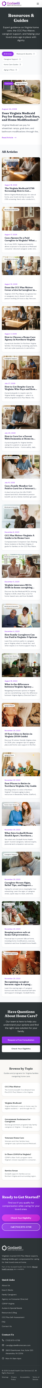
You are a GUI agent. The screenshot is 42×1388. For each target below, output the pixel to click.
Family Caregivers (9, 1294)
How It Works (7, 1290)
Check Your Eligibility (21, 1048)
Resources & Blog (9, 1312)
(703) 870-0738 (13, 1340)
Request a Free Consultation (21, 1040)
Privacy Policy (14, 1378)
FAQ (3, 1322)
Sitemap (5, 1377)
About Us (6, 1285)
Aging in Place (10, 70)
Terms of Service (36, 1378)
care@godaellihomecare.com (18, 1345)
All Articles (8, 54)
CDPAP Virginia (8, 1303)
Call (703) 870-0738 (21, 1227)
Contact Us (7, 1326)
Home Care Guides (12, 64)
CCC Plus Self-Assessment (13, 1317)
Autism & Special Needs (12, 1308)
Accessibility (25, 1377)
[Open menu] (37, 3)
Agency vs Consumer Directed (15, 1299)
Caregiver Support (12, 59)
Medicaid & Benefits (25, 54)
